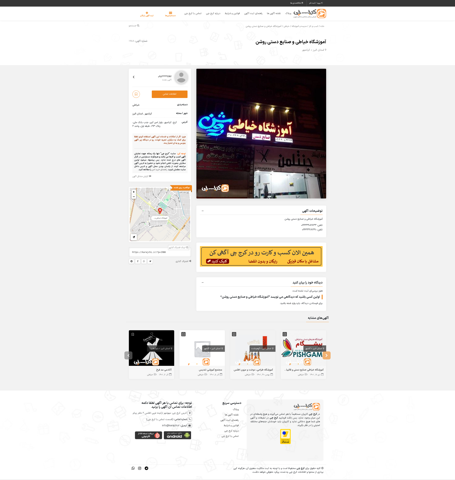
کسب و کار (313, 27)
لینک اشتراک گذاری (177, 248)
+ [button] (134, 192)
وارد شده (291, 304)
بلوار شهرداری (153, 349)
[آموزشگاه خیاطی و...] (160, 211)
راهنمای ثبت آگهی (251, 14)
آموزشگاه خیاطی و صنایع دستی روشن (291, 42)
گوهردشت (255, 349)
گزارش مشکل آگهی (140, 177)
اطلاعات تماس (169, 95)
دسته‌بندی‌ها (159, 16)
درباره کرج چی (211, 14)
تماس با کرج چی (190, 14)
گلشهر (308, 349)
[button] (261, 212)
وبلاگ (286, 14)
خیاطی (287, 27)
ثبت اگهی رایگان (143, 16)
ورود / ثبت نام (315, 3)
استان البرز (318, 51)
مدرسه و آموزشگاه (299, 27)
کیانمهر (306, 51)
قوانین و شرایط (230, 14)
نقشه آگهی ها (272, 14)
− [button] (134, 197)
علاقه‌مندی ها (296, 3)
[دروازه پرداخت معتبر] (285, 437)
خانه (322, 27)
